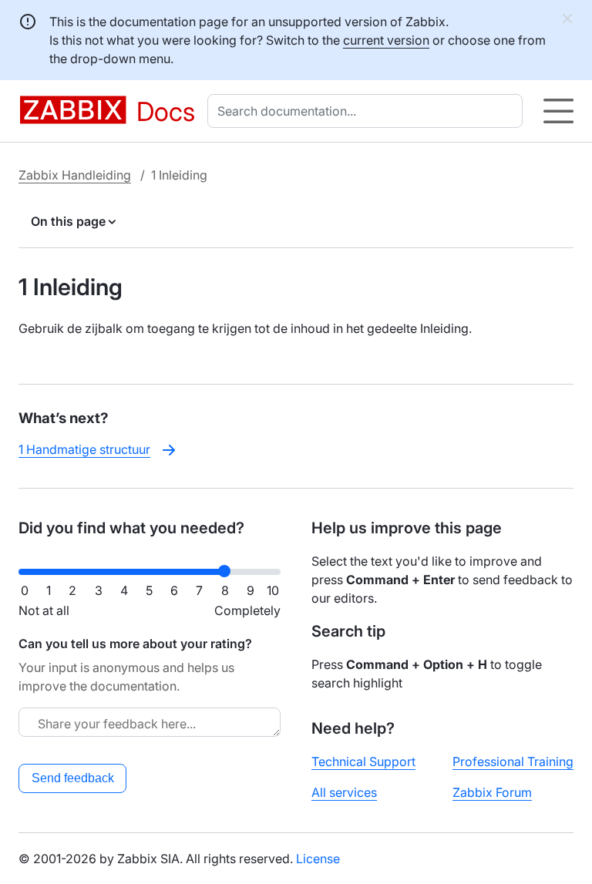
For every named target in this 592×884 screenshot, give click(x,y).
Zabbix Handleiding (74, 175)
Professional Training (513, 761)
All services (344, 792)
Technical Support (363, 761)
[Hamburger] (558, 111)
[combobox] (368, 111)
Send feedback (73, 778)
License (318, 858)
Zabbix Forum (492, 792)
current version (386, 40)
